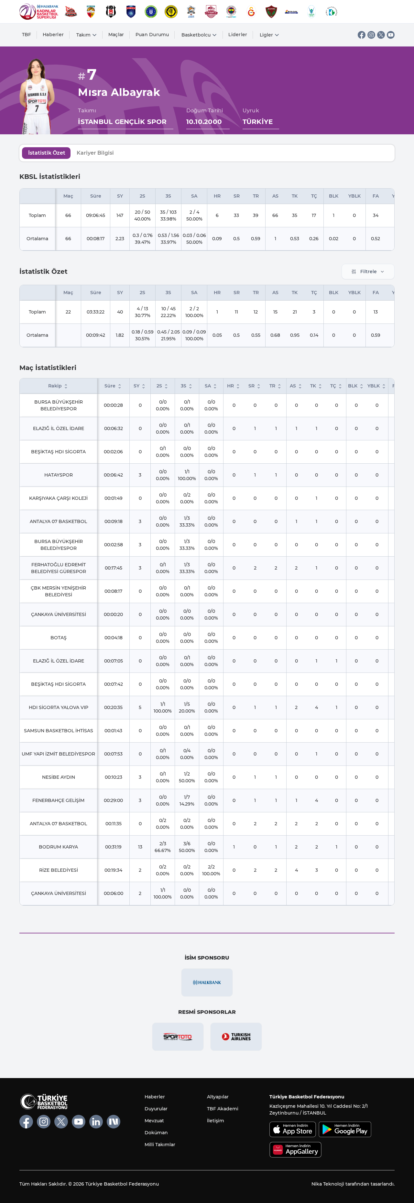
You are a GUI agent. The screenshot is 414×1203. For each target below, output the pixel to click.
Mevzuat (154, 1121)
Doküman (156, 1133)
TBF (26, 34)
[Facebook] (361, 35)
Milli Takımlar (160, 1144)
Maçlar (116, 34)
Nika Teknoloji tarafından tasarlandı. (353, 1184)
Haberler (53, 34)
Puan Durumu (152, 34)
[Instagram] (371, 35)
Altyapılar (218, 1097)
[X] (381, 35)
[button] (66, 386)
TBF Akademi (222, 1109)
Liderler (237, 34)
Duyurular (156, 1109)
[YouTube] (391, 35)
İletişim (215, 1121)
